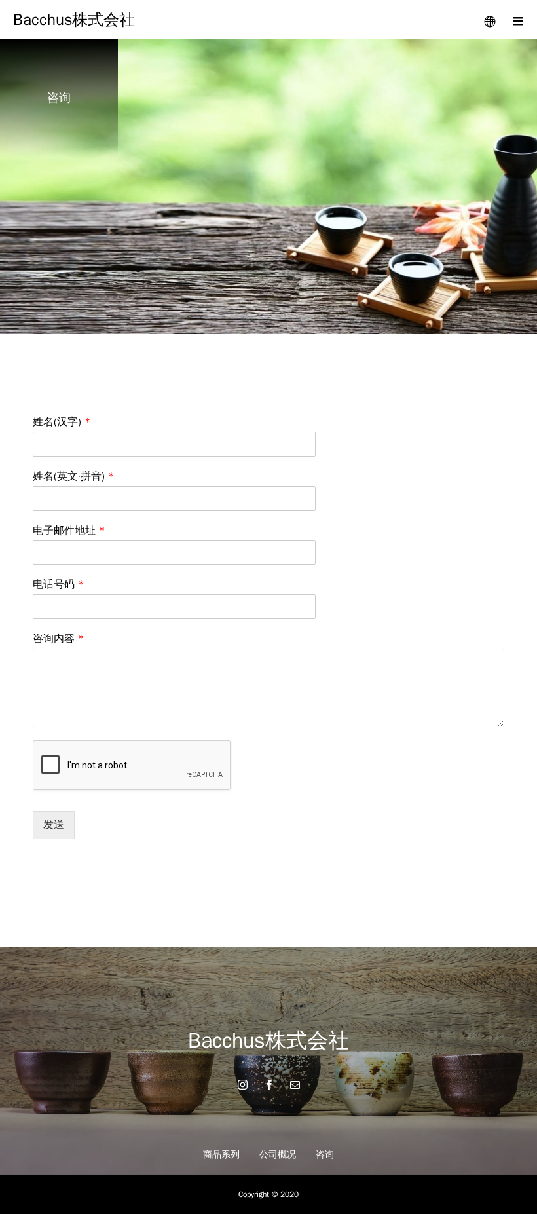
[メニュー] (517, 19)
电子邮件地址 (69, 530)
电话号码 (58, 584)
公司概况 (277, 1154)
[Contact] (294, 1084)
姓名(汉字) (62, 421)
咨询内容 (58, 638)
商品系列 (221, 1154)
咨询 (325, 1154)
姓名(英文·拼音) (74, 476)
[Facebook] (268, 1084)
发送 (53, 824)
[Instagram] (242, 1084)
